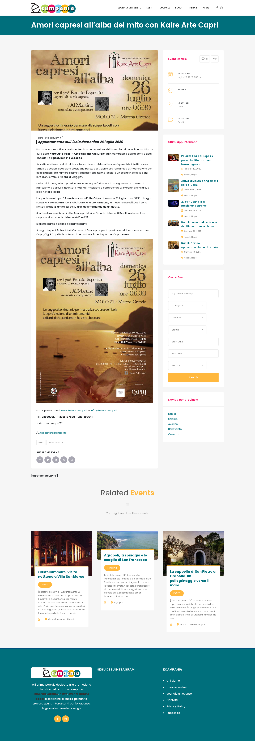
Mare (41, 442)
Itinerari (192, 7)
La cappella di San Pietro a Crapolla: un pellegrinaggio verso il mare (193, 578)
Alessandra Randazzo (53, 433)
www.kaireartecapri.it (74, 410)
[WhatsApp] (63, 459)
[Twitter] (47, 459)
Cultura (164, 7)
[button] (187, 305)
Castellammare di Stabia (61, 619)
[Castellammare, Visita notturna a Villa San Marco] (61, 553)
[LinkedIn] (55, 459)
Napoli (187, 174)
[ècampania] (53, 7)
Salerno (173, 419)
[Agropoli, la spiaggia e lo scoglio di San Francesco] (127, 545)
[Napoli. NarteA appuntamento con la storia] (173, 245)
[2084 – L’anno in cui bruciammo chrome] (173, 203)
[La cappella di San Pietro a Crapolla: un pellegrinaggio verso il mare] (193, 553)
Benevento (175, 429)
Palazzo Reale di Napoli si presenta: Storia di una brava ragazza (197, 160)
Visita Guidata (56, 442)
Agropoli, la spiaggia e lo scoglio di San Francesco (125, 557)
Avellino (173, 424)
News (206, 7)
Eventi (150, 7)
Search (193, 377)
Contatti (172, 700)
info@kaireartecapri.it (104, 410)
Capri (181, 106)
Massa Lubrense (188, 624)
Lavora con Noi (176, 687)
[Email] (71, 459)
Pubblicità (173, 713)
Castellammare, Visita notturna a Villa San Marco (61, 574)
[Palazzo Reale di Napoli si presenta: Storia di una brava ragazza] (173, 157)
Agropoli (118, 602)
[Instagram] (221, 8)
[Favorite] (215, 59)
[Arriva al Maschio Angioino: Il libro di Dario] (173, 185)
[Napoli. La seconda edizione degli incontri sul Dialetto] (173, 223)
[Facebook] (217, 8)
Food (178, 7)
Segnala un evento (129, 7)
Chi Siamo (173, 681)
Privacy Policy (176, 706)
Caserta (173, 434)
